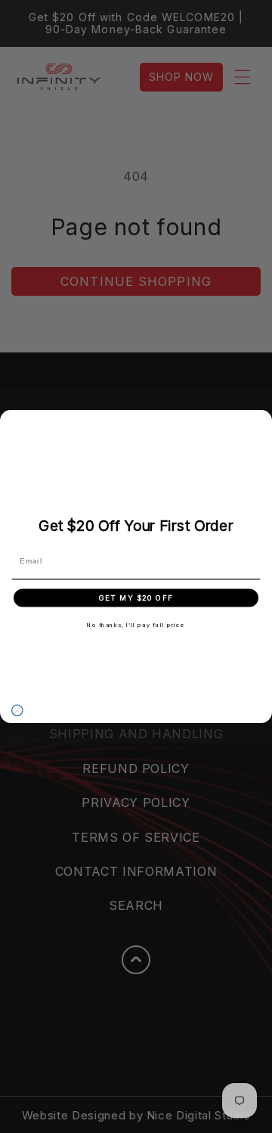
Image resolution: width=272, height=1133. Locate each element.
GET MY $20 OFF (136, 597)
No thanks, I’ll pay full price (136, 624)
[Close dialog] (17, 710)
